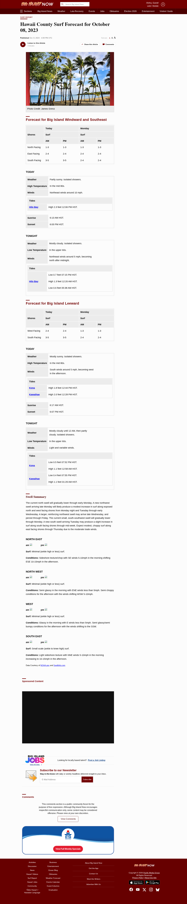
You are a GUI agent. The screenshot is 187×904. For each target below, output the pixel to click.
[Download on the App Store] (136, 882)
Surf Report (26, 17)
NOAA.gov (44, 665)
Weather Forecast (53, 878)
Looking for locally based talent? (81, 760)
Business (53, 862)
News (32, 870)
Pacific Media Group (151, 873)
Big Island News (45, 11)
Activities (32, 862)
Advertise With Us (93, 884)
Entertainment (148, 11)
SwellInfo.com (59, 665)
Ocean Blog (53, 870)
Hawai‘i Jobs (32, 882)
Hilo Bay (33, 207)
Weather (61, 11)
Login (149, 6)
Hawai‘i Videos (32, 874)
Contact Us (93, 874)
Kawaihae (34, 394)
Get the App (93, 868)
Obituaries (114, 11)
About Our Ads (150, 878)
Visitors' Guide (166, 11)
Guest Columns (53, 886)
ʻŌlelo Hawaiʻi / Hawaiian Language (32, 891)
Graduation (53, 890)
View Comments (68, 819)
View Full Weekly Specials (68, 849)
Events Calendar (53, 882)
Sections (28, 11)
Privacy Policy (137, 878)
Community (32, 886)
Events (92, 11)
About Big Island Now (93, 863)
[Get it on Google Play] (152, 882)
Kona (32, 388)
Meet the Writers (93, 879)
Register (156, 6)
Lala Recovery (76, 11)
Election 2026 (130, 11)
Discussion (32, 866)
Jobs (102, 11)
